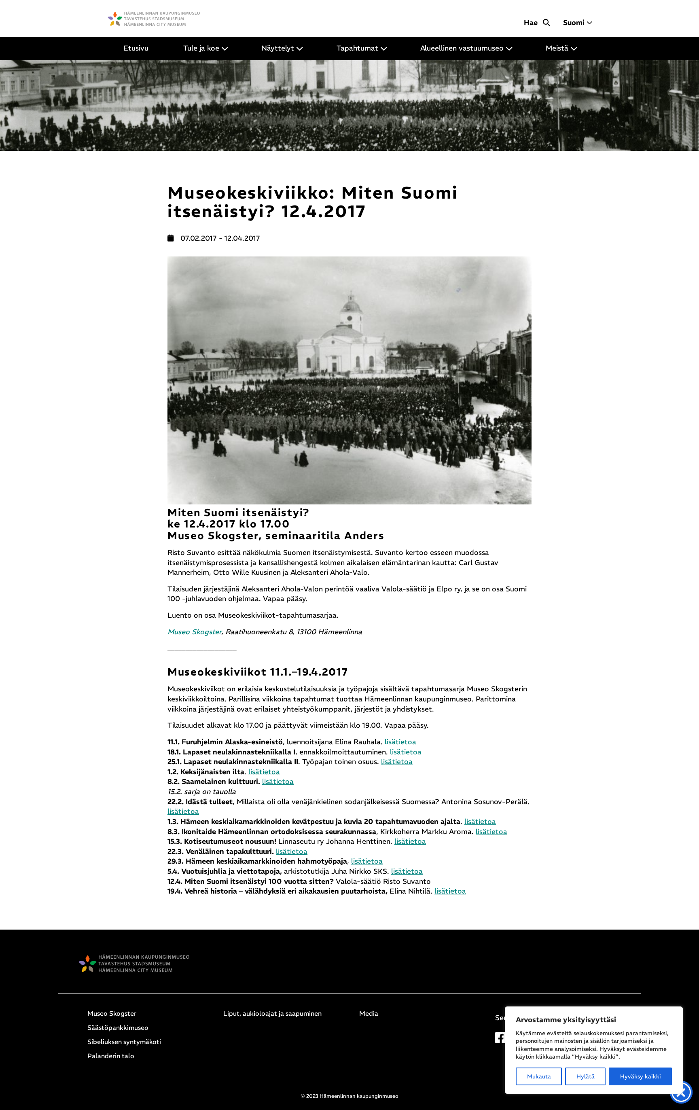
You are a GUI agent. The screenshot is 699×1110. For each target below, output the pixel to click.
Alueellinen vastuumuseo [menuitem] (462, 48)
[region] (594, 1050)
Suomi (574, 22)
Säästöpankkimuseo (117, 1027)
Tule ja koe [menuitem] (201, 48)
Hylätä (585, 1076)
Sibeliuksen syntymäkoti (124, 1042)
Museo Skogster (194, 631)
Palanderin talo (110, 1056)
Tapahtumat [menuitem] (357, 48)
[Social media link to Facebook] (500, 1040)
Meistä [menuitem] (557, 48)
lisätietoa (400, 741)
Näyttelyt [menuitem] (277, 48)
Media (368, 1013)
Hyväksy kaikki (640, 1076)
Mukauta (539, 1076)
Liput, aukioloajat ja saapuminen (272, 1013)
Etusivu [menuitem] (135, 48)
